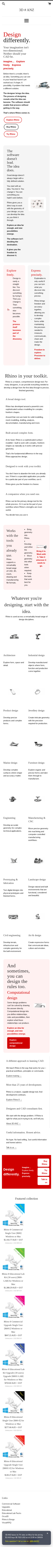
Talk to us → (11, 1147)
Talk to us (44, 1180)
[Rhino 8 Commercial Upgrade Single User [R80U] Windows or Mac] (13, 1307)
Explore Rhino (12, 120)
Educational (7, 1510)
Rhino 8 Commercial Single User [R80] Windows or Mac (13, 1233)
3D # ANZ (26, 10)
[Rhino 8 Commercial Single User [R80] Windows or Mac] (13, 1215)
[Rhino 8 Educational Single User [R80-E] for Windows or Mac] (13, 1402)
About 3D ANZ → (13, 1123)
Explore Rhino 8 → (14, 1099)
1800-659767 (34, 1541)
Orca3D (5, 1516)
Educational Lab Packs (11, 1513)
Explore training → (14, 1076)
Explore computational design (16, 1043)
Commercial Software (11, 1504)
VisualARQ (6, 1522)
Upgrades (6, 1507)
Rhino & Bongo (8, 1519)
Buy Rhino (11, 127)
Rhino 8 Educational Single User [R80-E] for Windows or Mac (13, 1420)
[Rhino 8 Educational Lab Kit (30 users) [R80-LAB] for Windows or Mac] (13, 1259)
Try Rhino (10, 134)
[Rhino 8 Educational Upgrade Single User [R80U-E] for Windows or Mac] (13, 1446)
